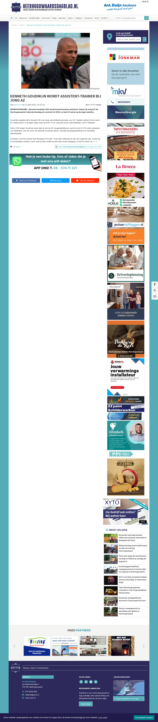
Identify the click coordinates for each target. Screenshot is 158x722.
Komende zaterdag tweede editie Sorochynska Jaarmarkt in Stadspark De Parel (133, 537)
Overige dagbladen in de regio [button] (126, 699)
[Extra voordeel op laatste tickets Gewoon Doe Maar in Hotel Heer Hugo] (111, 580)
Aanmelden (86, 704)
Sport (21, 25)
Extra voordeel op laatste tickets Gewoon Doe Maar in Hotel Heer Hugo (133, 579)
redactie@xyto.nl (32, 695)
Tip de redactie (87, 180)
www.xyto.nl (30, 698)
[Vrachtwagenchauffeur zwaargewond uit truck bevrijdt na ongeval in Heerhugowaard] (111, 570)
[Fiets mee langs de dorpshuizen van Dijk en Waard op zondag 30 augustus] (111, 559)
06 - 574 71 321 (65, 168)
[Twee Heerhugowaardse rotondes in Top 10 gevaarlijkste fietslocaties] (111, 591)
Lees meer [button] (102, 717)
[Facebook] (81, 682)
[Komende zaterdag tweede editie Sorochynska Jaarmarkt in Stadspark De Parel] (111, 538)
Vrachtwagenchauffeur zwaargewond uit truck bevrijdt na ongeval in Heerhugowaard (132, 569)
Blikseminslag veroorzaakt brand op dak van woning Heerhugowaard (133, 548)
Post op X (56, 180)
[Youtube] (91, 682)
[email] (155, 297)
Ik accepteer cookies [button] (144, 718)
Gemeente (46, 18)
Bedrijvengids (34, 18)
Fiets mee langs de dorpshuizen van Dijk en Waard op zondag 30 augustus (132, 558)
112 (16, 18)
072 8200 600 (31, 691)
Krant (97, 18)
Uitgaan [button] (79, 18)
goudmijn (16, 147)
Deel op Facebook (28, 180)
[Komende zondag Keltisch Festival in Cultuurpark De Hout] (111, 601)
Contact (104, 18)
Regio (54, 18)
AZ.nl (95, 141)
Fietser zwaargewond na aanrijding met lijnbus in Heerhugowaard (129, 611)
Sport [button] (70, 18)
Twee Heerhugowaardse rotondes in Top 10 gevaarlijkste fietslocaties (133, 590)
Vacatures (89, 18)
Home (14, 25)
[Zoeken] (146, 18)
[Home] (11, 18)
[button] (12, 646)
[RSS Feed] (96, 682)
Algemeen (23, 18)
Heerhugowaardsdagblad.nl (50, 6)
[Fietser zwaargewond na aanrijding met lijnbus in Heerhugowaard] (111, 611)
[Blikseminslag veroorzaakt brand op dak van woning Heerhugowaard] (111, 549)
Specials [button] (62, 18)
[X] (86, 682)
